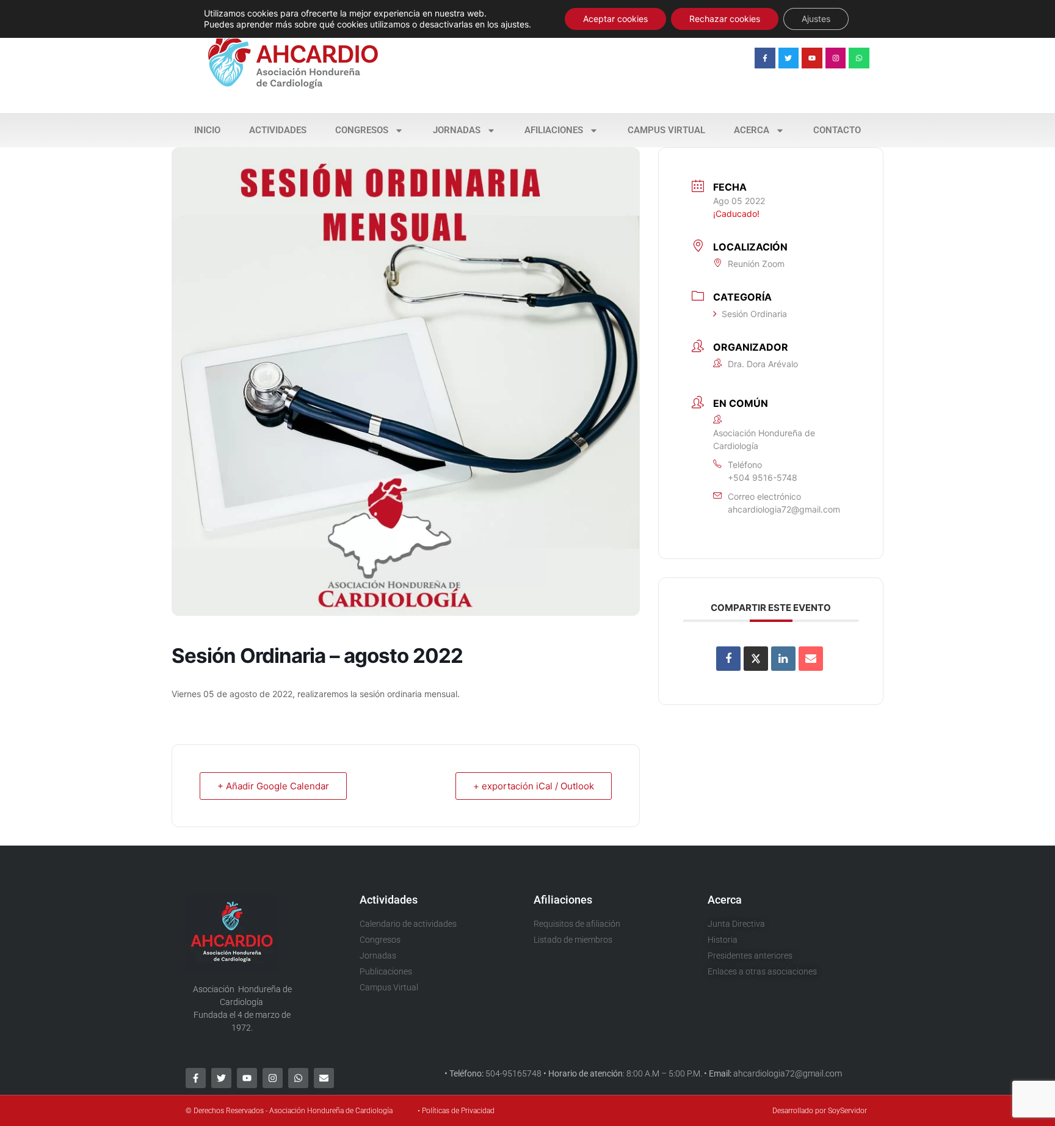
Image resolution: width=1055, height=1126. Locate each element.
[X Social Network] (756, 658)
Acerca (751, 130)
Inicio (207, 130)
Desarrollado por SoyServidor (819, 1110)
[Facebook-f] (765, 58)
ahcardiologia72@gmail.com (784, 509)
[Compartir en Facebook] (728, 658)
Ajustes (816, 18)
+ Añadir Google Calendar (273, 786)
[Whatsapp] (859, 58)
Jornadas (456, 130)
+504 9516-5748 (762, 477)
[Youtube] (812, 58)
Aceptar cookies (615, 18)
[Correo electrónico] (811, 658)
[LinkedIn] (783, 658)
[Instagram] (835, 58)
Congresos (361, 130)
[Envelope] (324, 1078)
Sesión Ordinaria (754, 314)
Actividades (277, 130)
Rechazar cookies (724, 18)
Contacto (837, 130)
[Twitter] (788, 58)
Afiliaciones (553, 130)
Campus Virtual (666, 130)
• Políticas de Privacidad (456, 1110)
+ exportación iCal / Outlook (533, 786)
